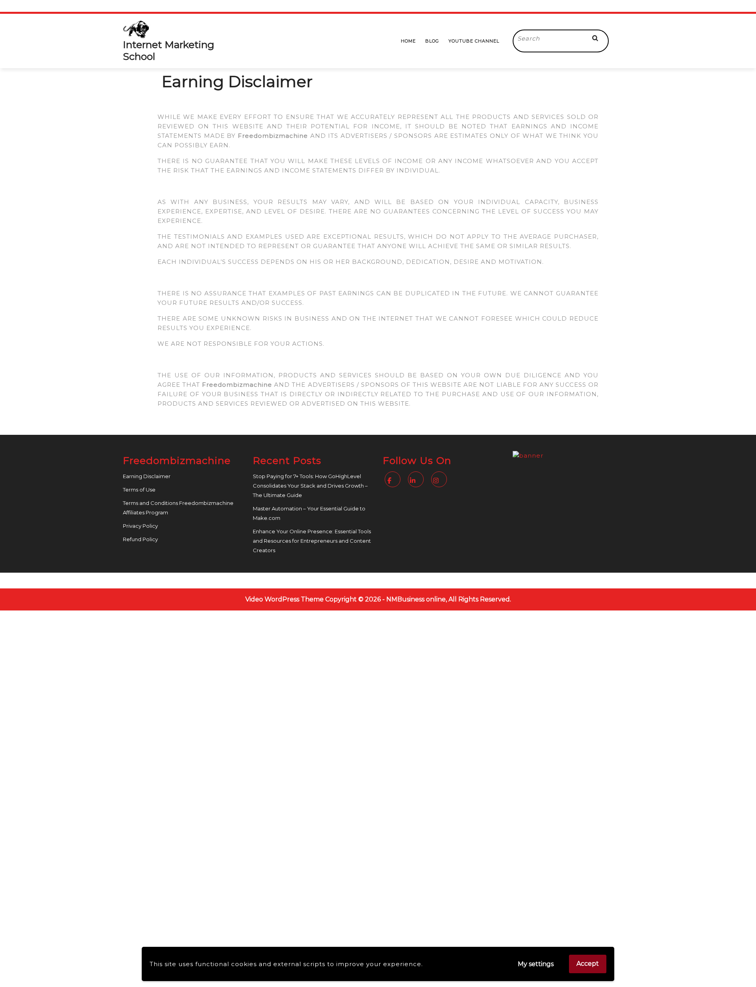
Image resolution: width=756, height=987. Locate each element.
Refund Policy (140, 539)
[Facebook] (393, 480)
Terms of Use (139, 489)
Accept (587, 963)
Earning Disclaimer (146, 476)
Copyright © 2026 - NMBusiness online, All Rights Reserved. (418, 599)
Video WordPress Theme (284, 599)
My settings (536, 964)
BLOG (432, 41)
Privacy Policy (140, 526)
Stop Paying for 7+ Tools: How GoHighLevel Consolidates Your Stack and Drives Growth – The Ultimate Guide (310, 485)
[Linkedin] (417, 480)
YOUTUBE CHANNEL (473, 41)
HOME (408, 41)
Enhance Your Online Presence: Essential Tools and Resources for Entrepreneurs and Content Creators (312, 540)
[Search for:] (547, 38)
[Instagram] (440, 480)
